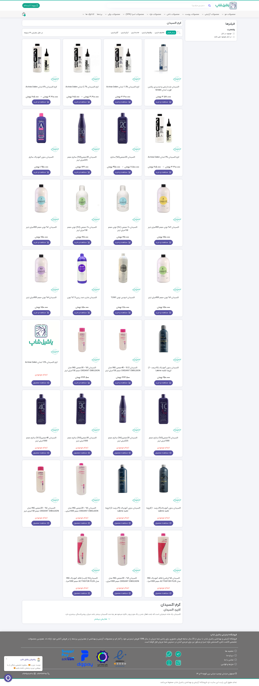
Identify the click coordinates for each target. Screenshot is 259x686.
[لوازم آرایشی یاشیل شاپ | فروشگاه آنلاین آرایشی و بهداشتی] (226, 5)
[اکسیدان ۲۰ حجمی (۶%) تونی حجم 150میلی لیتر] (122, 198)
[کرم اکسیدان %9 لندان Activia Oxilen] (163, 128)
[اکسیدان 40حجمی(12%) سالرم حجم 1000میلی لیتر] (41, 409)
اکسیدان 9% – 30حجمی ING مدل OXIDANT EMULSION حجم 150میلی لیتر (82, 369)
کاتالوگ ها (89, 14)
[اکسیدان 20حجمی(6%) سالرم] (122, 128)
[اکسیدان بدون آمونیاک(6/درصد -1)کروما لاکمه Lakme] (163, 479)
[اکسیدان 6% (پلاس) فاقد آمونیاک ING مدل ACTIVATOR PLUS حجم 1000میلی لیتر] (163, 549)
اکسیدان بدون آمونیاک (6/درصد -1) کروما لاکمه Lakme (163, 369)
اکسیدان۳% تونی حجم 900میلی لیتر (41, 297)
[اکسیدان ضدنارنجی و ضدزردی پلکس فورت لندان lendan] (163, 58)
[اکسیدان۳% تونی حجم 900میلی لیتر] (41, 268)
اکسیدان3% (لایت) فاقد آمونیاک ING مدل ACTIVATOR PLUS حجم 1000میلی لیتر (82, 580)
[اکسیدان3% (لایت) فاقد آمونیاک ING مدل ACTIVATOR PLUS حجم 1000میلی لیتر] (82, 549)
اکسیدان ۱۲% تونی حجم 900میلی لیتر (163, 227)
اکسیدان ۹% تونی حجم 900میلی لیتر (163, 297)
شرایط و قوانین (227, 664)
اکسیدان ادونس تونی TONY (123, 297)
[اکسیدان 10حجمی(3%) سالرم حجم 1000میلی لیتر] (163, 409)
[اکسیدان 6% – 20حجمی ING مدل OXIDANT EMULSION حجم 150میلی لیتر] (41, 479)
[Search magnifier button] (209, 5)
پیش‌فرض (171, 32)
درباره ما (230, 655)
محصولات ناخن (172, 14)
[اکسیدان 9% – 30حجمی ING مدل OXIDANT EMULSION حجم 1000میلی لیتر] (122, 549)
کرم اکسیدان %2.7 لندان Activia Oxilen (82, 86)
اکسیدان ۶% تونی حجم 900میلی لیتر (41, 227)
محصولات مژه (155, 14)
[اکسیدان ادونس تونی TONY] (122, 268)
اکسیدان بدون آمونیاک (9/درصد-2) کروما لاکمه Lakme (122, 509)
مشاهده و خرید (162, 102)
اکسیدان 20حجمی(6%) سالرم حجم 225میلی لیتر (122, 439)
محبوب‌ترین (159, 32)
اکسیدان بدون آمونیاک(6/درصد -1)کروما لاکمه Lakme (163, 509)
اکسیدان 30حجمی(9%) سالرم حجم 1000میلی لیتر (82, 439)
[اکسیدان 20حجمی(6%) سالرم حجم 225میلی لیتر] (122, 409)
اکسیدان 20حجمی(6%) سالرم (122, 157)
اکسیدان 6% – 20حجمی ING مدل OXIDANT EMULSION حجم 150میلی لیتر (41, 509)
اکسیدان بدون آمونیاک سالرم (41, 157)
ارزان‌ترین (124, 32)
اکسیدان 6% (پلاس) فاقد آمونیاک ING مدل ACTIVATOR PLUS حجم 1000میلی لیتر (163, 580)
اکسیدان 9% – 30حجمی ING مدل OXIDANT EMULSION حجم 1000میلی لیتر (122, 580)
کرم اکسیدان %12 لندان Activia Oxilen (41, 362)
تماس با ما (229, 660)
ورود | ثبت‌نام (30, 5)
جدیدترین (135, 32)
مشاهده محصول (40, 383)
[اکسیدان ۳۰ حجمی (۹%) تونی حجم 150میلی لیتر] (82, 198)
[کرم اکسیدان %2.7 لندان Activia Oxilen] (82, 58)
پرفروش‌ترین (147, 32)
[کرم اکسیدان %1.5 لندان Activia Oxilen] (122, 58)
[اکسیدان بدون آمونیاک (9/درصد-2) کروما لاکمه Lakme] (122, 479)
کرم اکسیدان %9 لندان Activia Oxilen (163, 157)
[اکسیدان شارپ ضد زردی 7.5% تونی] (82, 268)
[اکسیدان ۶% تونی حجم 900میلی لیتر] (41, 198)
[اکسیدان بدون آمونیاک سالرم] (41, 128)
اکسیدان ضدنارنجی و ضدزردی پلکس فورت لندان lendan (163, 88)
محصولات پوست (192, 14)
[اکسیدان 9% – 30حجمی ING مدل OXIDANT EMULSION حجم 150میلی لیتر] (82, 338)
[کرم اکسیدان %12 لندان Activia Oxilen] (41, 334)
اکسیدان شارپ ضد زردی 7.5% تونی (82, 297)
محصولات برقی (113, 14)
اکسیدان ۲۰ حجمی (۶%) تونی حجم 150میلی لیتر (122, 229)
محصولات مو (229, 14)
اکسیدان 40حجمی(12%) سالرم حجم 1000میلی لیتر (41, 439)
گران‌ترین (114, 32)
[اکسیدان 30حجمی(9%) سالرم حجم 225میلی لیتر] (82, 128)
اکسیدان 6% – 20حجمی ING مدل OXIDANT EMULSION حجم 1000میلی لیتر (82, 510)
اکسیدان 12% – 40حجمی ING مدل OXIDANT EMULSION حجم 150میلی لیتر (122, 369)
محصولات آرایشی (211, 14)
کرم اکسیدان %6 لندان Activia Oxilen (41, 86)
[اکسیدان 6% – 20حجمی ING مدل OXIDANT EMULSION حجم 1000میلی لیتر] (82, 479)
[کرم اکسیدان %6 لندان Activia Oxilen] (41, 58)
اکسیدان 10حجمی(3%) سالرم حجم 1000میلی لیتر (163, 439)
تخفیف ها (229, 651)
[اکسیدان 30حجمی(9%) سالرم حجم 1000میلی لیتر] (82, 409)
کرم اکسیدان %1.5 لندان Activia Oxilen (122, 86)
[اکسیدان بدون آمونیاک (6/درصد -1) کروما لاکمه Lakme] (163, 338)
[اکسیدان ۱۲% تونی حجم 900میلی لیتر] (163, 198)
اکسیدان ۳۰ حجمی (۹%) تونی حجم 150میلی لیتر (82, 229)
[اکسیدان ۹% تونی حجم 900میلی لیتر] (163, 268)
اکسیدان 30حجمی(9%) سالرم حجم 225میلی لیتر (82, 159)
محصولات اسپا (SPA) (134, 14)
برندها (99, 14)
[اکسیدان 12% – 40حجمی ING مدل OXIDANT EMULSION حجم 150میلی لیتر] (122, 338)
